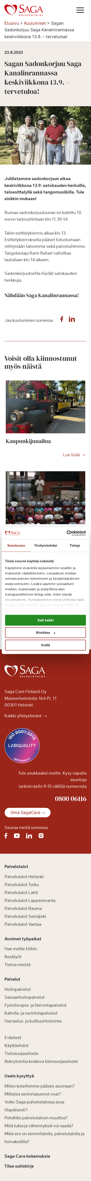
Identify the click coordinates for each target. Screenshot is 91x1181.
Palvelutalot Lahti (21, 892)
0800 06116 (71, 798)
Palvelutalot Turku (21, 884)
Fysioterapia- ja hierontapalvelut (35, 1005)
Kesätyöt (12, 956)
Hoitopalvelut (17, 989)
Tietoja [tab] (75, 545)
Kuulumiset (35, 23)
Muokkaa (43, 632)
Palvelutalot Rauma (23, 908)
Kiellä (45, 645)
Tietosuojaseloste (21, 1053)
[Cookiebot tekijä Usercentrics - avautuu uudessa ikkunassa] (66, 533)
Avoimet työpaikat (22, 938)
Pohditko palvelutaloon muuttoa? (36, 1117)
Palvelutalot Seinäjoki (25, 916)
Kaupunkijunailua (28, 441)
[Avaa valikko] (80, 10)
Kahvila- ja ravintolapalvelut (30, 1013)
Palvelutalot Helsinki (24, 876)
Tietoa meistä (17, 964)
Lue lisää (71, 455)
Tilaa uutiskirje (19, 1166)
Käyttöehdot (16, 1045)
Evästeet (12, 1037)
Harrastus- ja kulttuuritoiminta (33, 1021)
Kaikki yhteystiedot (23, 715)
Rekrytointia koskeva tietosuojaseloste (41, 1061)
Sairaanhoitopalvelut (24, 997)
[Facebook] (61, 320)
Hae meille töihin (20, 948)
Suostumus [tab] (16, 545)
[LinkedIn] (71, 320)
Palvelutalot (16, 866)
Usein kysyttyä (19, 1076)
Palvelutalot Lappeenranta (29, 900)
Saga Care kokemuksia (27, 1156)
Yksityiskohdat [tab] (45, 545)
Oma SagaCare (25, 812)
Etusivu (11, 23)
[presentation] (45, 406)
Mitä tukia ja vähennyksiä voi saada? (38, 1125)
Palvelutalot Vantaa (22, 924)
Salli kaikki (45, 620)
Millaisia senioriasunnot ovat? (32, 1094)
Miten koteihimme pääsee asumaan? (39, 1086)
